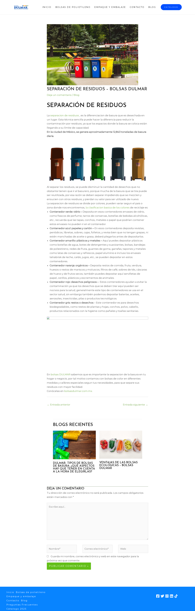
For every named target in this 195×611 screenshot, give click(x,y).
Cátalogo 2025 (16, 608)
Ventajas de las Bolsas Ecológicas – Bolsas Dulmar (118, 465)
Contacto (137, 7)
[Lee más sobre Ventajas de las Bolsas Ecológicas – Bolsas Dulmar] (120, 444)
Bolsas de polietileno (73, 7)
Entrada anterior (58, 404)
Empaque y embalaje (110, 7)
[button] (171, 7)
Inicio (46, 7)
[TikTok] (176, 596)
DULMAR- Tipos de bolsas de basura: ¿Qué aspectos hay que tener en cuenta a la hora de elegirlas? (74, 467)
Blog (152, 7)
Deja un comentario (59, 95)
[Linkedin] (171, 596)
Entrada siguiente (135, 404)
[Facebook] (158, 596)
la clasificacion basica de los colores (107, 207)
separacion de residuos (64, 115)
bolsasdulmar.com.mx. (78, 391)
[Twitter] (162, 596)
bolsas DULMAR (60, 374)
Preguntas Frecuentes (22, 604)
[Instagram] (167, 596)
